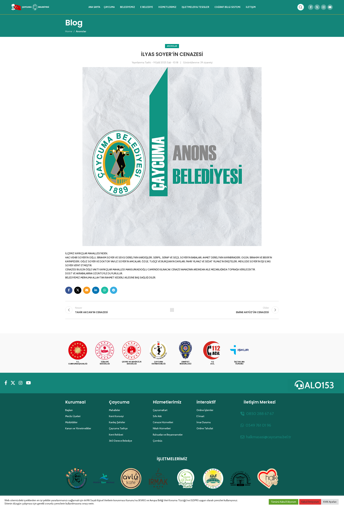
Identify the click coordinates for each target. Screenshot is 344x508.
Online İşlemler (205, 410)
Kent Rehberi (116, 434)
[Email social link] (86, 290)
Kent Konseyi (116, 416)
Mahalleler (114, 410)
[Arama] (300, 7)
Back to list (172, 309)
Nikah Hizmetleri (162, 428)
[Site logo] (30, 6)
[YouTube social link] (330, 7)
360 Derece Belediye (120, 440)
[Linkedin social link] (95, 290)
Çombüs (157, 440)
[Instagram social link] (323, 7)
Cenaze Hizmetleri (163, 422)
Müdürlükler (71, 422)
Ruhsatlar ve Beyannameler (168, 434)
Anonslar (172, 46)
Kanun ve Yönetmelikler (78, 428)
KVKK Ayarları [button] (329, 501)
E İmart (200, 416)
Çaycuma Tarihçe (118, 428)
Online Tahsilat (205, 428)
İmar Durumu (204, 422)
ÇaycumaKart (160, 410)
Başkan (69, 410)
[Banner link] (77, 353)
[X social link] (317, 7)
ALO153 (319, 385)
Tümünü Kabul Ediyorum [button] (283, 501)
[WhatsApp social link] (104, 290)
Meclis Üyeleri (72, 416)
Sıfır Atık (157, 416)
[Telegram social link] (113, 290)
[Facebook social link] (310, 7)
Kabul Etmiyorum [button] (310, 501)
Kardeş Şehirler (117, 422)
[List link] (259, 413)
